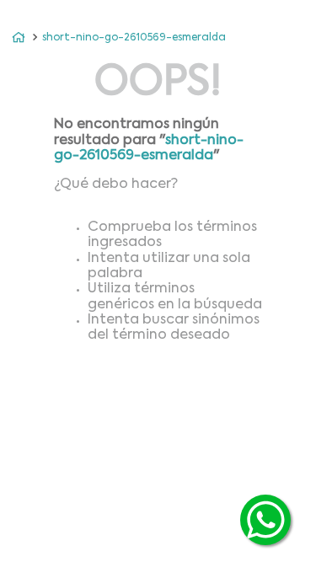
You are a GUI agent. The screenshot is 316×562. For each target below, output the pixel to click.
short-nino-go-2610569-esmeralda (134, 38)
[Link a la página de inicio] (18, 37)
